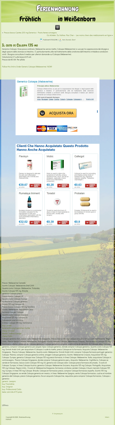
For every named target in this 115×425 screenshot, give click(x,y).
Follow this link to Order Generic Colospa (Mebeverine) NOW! (27, 66)
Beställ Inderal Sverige (11, 333)
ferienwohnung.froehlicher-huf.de (16, 328)
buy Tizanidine (8, 384)
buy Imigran (7, 386)
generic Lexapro (9, 381)
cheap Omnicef (8, 330)
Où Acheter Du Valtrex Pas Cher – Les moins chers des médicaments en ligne (79, 35)
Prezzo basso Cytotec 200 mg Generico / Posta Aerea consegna (30, 32)
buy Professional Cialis (11, 389)
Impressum (58, 413)
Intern (107, 417)
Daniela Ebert (70, 39)
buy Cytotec (7, 325)
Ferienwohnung (58, 8)
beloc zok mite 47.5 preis (12, 392)
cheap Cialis (7, 336)
